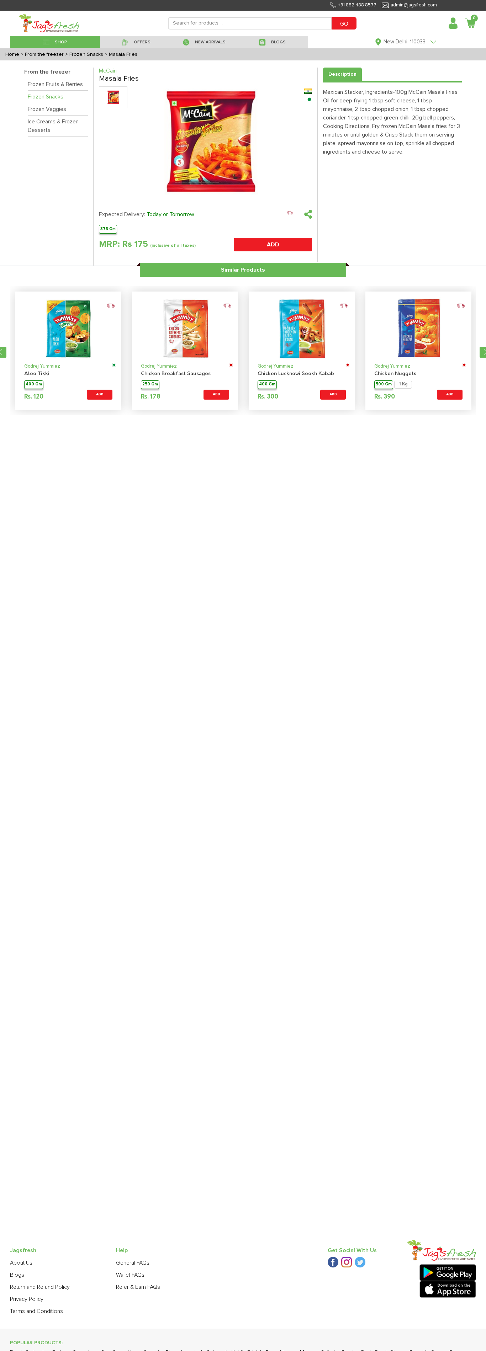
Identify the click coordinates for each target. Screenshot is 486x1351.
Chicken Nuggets (395, 374)
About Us (21, 1263)
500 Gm (384, 384)
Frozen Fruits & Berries (55, 84)
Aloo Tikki (36, 374)
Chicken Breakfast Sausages (176, 374)
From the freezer (47, 72)
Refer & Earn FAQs (138, 1287)
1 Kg (403, 384)
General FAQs (132, 1263)
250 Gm (150, 384)
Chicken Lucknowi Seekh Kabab (296, 374)
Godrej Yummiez (42, 366)
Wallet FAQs (130, 1275)
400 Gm (34, 384)
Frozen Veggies (47, 109)
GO (344, 24)
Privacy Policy (26, 1299)
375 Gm (108, 229)
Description (342, 74)
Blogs (17, 1275)
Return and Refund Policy (40, 1287)
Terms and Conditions (36, 1311)
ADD (273, 244)
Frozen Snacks (45, 97)
